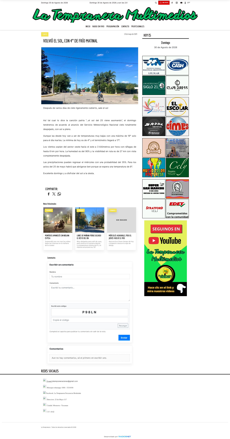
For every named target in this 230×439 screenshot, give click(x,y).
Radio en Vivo (98, 26)
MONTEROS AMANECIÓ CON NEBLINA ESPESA (57, 236)
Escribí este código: (59, 306)
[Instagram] (176, 2)
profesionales (137, 26)
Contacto (125, 26)
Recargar (123, 326)
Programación (112, 26)
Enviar (124, 337)
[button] (156, 2)
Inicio (88, 26)
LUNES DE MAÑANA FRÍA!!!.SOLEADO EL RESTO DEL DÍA (89, 236)
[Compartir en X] (54, 194)
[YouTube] (181, 2)
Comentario (54, 283)
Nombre (53, 272)
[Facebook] (172, 2)
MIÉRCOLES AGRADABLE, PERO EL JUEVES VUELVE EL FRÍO (120, 236)
